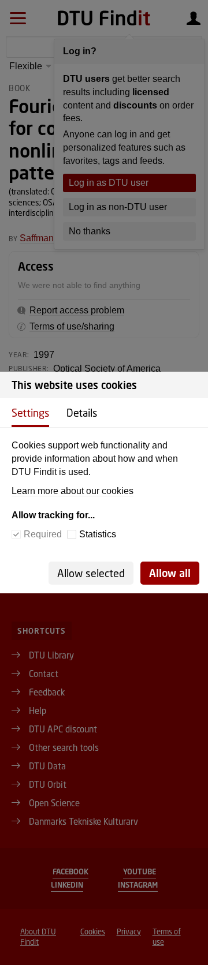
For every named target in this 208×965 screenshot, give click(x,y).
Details (81, 412)
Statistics (97, 534)
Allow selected (91, 573)
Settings (30, 412)
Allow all (170, 573)
